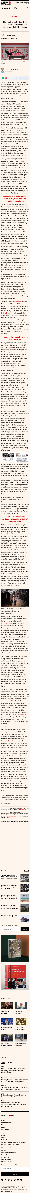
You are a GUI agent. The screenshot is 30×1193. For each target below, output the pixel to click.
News (2, 1066)
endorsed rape (22, 717)
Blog (2, 1133)
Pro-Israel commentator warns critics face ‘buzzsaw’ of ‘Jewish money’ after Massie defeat (21, 1013)
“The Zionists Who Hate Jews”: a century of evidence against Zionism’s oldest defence (21, 1029)
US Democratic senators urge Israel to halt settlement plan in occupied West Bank (10, 906)
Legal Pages (11, 1187)
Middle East (4, 1125)
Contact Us (4, 1154)
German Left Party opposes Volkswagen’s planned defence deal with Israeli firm (13, 1104)
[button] (15, 457)
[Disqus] (15, 845)
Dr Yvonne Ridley (12, 69)
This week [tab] (10, 1062)
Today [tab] (3, 1062)
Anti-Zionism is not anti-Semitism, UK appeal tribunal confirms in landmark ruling (7, 1013)
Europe (3, 1127)
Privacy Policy (5, 1157)
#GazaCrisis (4, 727)
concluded (4, 623)
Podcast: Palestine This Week (10, 1144)
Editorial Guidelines (7, 1148)
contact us (7, 817)
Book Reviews (5, 1129)
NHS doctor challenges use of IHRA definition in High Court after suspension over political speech (7, 1045)
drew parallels (16, 301)
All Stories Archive (6, 1161)
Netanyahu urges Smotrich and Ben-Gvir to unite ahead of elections (14, 1096)
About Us (3, 1150)
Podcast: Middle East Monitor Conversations (14, 1142)
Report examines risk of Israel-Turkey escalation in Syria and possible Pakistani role (14, 1070)
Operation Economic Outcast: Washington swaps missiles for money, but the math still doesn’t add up (14, 1080)
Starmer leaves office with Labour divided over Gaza (20, 1045)
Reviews (3, 1137)
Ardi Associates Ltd (6, 1191)
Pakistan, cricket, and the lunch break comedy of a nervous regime (9, 886)
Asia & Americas (6, 1122)
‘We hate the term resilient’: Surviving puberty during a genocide (14, 1088)
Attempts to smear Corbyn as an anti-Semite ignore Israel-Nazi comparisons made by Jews (15, 199)
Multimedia (4, 1140)
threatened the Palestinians (10, 741)
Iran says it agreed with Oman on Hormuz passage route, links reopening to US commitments (10, 896)
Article (3, 1076)
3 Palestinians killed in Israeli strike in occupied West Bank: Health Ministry (9, 876)
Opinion (15, 16)
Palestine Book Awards (8, 1152)
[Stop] (6, 78)
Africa (3, 1120)
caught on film (13, 701)
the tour (10, 347)
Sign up (25, 929)
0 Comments (11, 35)
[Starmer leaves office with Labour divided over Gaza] (21, 1037)
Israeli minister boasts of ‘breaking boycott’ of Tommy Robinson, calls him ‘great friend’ (6, 1029)
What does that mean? (11, 816)
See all (26, 871)
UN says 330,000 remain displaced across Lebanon (9, 916)
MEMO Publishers (6, 1159)
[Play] (3, 78)
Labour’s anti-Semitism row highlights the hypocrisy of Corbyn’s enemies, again (15, 519)
